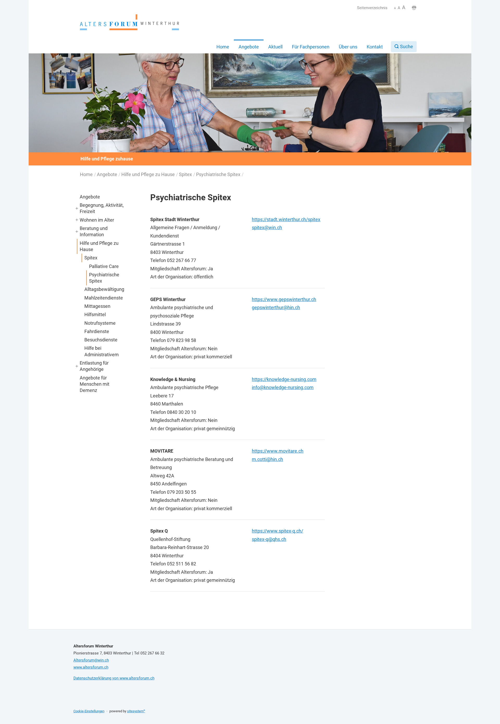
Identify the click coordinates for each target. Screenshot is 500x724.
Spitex (185, 174)
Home (222, 46)
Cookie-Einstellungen (88, 711)
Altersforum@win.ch (91, 660)
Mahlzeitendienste (103, 298)
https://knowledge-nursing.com (284, 379)
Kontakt (375, 46)
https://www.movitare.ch (277, 451)
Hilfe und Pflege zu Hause (148, 174)
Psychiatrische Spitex (218, 174)
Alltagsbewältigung (104, 289)
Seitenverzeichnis (372, 7)
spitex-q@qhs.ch (269, 539)
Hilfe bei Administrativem (101, 351)
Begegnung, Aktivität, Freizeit (102, 208)
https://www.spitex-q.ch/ (277, 531)
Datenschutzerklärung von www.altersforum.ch (113, 678)
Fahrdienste (96, 331)
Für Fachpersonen (310, 46)
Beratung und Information (94, 231)
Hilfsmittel (95, 314)
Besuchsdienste (100, 339)
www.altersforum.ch (90, 667)
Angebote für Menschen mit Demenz (94, 384)
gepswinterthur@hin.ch (276, 307)
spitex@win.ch (267, 227)
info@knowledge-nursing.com (283, 387)
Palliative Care (104, 266)
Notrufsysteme (100, 323)
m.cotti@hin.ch (267, 459)
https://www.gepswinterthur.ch (284, 299)
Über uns (348, 46)
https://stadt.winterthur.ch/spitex (286, 219)
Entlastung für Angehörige (94, 366)
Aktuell (275, 46)
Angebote (249, 46)
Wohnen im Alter (97, 220)
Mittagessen (97, 306)
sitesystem (136, 711)
